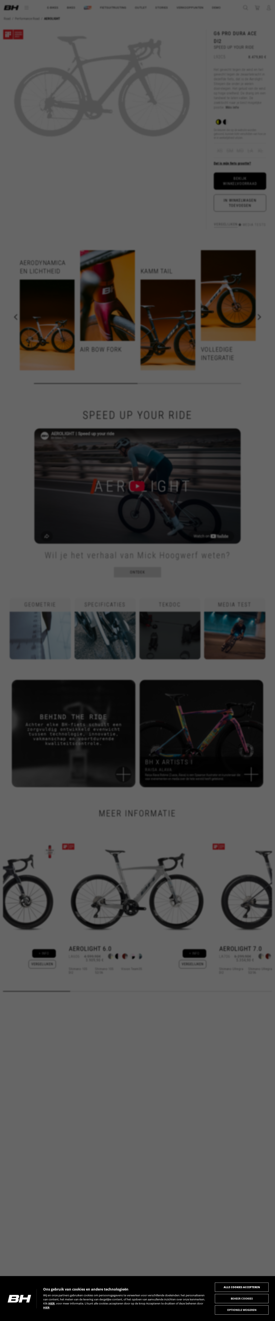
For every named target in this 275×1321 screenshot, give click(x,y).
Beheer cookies (242, 1298)
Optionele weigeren (242, 1310)
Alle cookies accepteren (242, 1287)
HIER (51, 1303)
